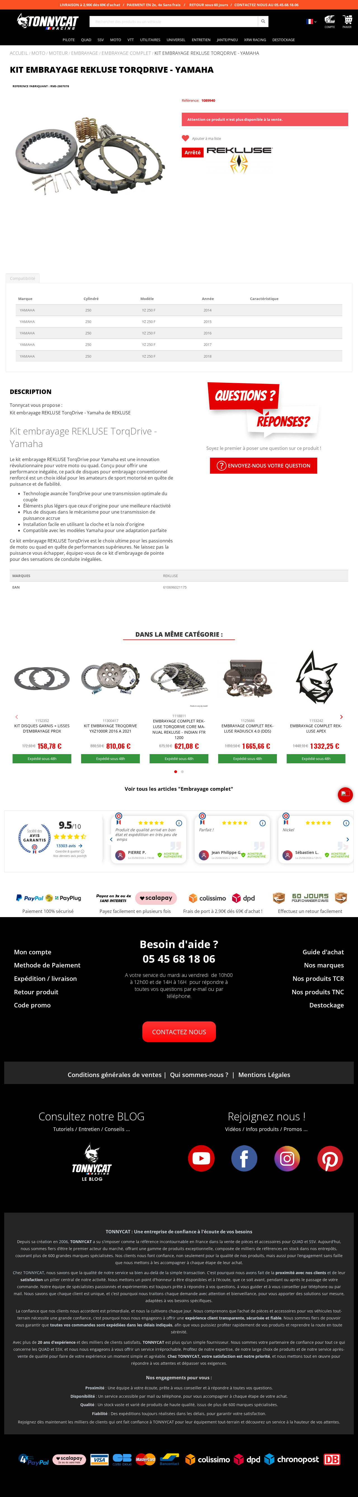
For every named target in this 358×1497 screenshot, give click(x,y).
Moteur (58, 53)
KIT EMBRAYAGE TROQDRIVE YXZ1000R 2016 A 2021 (110, 728)
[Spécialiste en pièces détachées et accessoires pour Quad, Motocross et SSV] (48, 21)
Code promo (32, 1005)
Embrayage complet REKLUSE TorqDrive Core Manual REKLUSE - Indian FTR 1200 (179, 729)
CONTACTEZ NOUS (179, 1032)
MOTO (38, 53)
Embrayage (84, 53)
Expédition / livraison (45, 978)
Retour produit (36, 992)
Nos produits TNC (318, 992)
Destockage (326, 1005)
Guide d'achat (323, 952)
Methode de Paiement (47, 965)
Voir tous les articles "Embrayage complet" (179, 788)
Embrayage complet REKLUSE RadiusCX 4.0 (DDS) (248, 728)
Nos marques (324, 965)
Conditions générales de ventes (115, 1074)
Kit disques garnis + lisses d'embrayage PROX (42, 728)
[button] (17, 177)
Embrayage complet (126, 53)
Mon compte (32, 952)
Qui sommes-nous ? (199, 1074)
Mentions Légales (264, 1074)
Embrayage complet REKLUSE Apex (316, 728)
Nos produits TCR (318, 978)
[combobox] (179, 21)
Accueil (19, 53)
